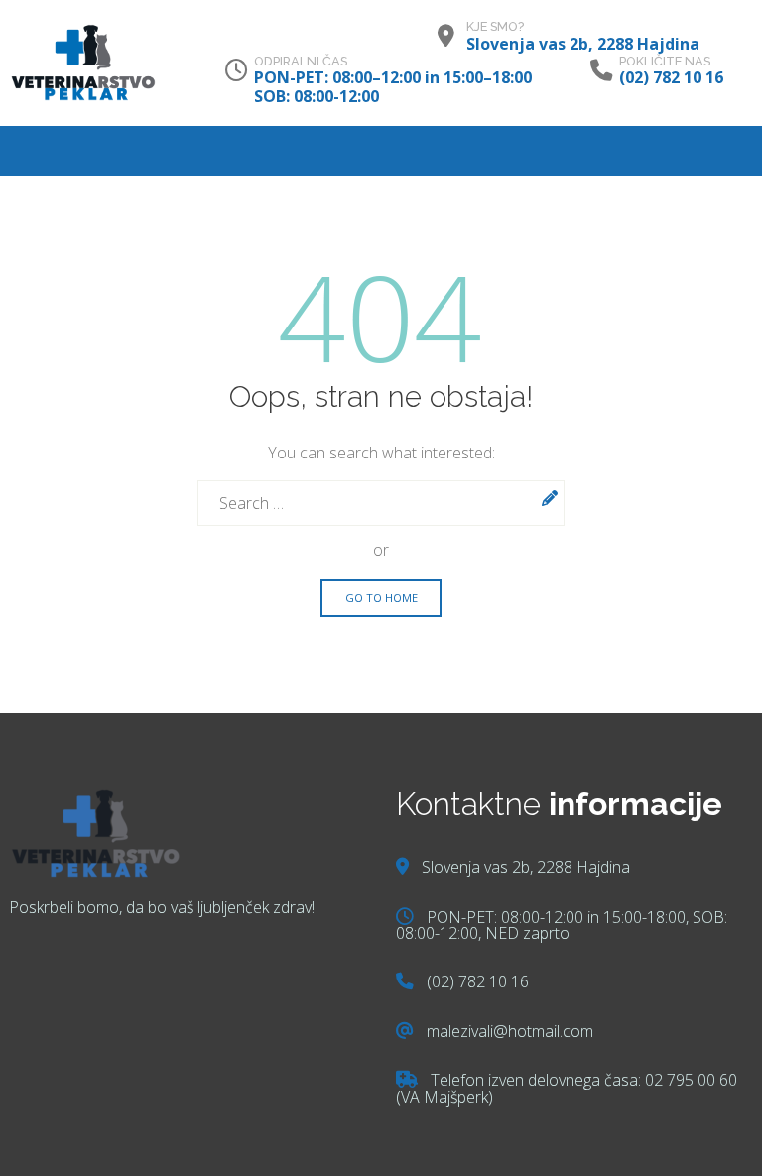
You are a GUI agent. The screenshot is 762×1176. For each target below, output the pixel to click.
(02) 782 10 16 (671, 77)
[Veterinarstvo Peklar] (83, 62)
